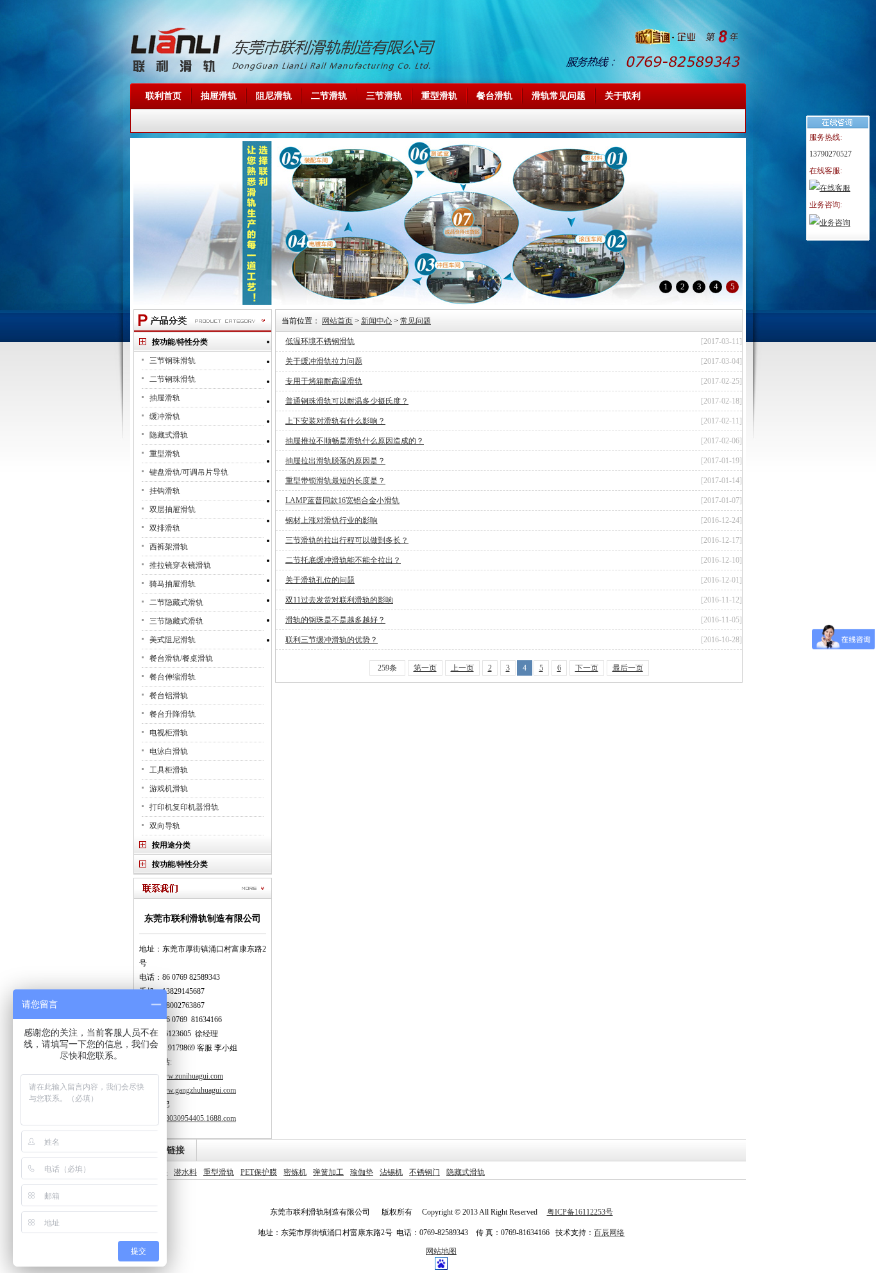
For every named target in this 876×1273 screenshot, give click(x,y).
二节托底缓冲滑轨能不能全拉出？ (343, 560)
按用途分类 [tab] (171, 845)
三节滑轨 (384, 96)
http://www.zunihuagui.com (181, 1076)
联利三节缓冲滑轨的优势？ (331, 639)
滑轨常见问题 (558, 96)
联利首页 (163, 96)
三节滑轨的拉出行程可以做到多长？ (347, 540)
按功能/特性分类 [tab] (180, 341)
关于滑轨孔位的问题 (320, 580)
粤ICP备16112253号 (580, 1212)
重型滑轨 (439, 96)
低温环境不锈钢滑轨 (320, 341)
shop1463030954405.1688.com (187, 1118)
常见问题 (415, 320)
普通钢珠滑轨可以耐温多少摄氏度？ (347, 401)
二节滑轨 (329, 96)
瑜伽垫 (361, 1172)
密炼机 (295, 1172)
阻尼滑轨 (274, 96)
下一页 (586, 667)
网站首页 (337, 320)
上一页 (462, 667)
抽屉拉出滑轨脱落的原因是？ (335, 460)
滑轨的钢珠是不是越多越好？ (335, 619)
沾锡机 (391, 1172)
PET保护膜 (258, 1172)
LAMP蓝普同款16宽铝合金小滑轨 (342, 500)
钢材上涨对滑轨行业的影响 (331, 520)
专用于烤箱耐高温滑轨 (323, 381)
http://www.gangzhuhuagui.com (187, 1090)
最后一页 (627, 667)
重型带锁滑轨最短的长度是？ (335, 480)
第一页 (425, 667)
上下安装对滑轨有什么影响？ (335, 420)
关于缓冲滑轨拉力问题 (323, 361)
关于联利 (623, 96)
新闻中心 (376, 320)
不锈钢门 (424, 1172)
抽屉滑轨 (219, 96)
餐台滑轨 (494, 96)
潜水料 (185, 1172)
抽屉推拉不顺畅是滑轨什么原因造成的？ (354, 440)
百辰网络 (609, 1232)
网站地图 (441, 1251)
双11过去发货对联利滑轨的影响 (339, 599)
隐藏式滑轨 (465, 1172)
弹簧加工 (328, 1172)
